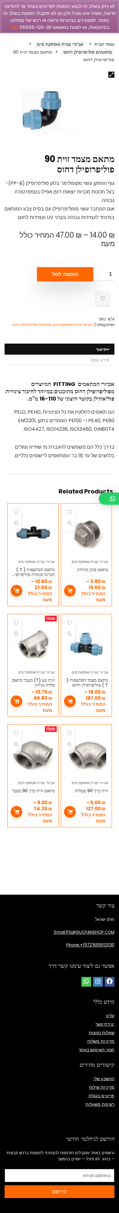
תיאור (101, 349)
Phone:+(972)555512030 (90, 945)
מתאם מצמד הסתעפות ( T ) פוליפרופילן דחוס (87, 682)
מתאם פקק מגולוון (92, 570)
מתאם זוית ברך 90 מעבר (33, 791)
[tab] (59, 349)
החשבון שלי (103, 1079)
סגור (14, 27)
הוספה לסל (65, 274)
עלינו (110, 1016)
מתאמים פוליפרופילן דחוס (87, 52)
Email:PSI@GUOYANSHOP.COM (83, 932)
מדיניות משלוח (100, 1041)
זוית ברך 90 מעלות (91, 791)
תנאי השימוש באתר (96, 1050)
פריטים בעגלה (101, 1096)
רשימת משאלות (99, 1104)
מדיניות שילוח (101, 1087)
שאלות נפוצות (101, 1033)
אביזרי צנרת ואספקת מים (60, 44)
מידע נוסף (100, 360)
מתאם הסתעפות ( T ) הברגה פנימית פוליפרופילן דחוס (33, 574)
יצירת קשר (105, 1024)
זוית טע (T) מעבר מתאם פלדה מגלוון (33, 682)
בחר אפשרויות (70, 590)
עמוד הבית (104, 44)
